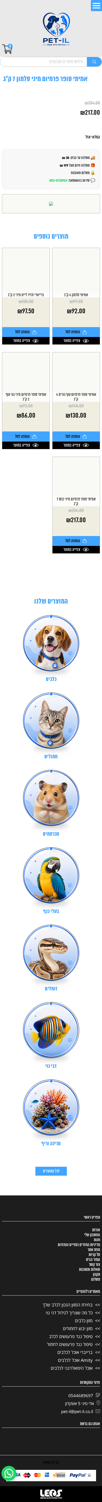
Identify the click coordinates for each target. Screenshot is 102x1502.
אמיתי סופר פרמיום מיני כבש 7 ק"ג (76, 501)
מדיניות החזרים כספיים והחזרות (79, 1244)
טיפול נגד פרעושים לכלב (71, 1336)
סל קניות (94, 1254)
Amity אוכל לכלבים (75, 1360)
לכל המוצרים (51, 1171)
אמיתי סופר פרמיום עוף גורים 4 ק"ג (76, 397)
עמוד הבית (93, 1259)
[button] (8, 1473)
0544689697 (80, 1395)
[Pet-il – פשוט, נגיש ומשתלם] (56, 29)
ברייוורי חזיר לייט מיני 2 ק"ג (26, 295)
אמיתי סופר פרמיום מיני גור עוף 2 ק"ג (26, 397)
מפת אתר (94, 1249)
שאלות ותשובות (89, 1269)
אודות (96, 1230)
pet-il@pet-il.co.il (77, 1411)
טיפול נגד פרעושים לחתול (70, 1344)
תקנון (96, 1274)
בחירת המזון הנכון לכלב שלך (68, 1305)
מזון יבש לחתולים (78, 1328)
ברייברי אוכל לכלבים (75, 1352)
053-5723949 (58, 180)
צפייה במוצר (71, 340)
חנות (97, 1239)
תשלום (95, 1279)
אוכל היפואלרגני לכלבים (72, 1368)
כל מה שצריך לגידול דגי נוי (69, 1313)
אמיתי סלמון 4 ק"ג (76, 295)
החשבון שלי (92, 1235)
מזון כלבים (84, 1320)
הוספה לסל (72, 332)
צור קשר (94, 1264)
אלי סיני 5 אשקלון (79, 1403)
